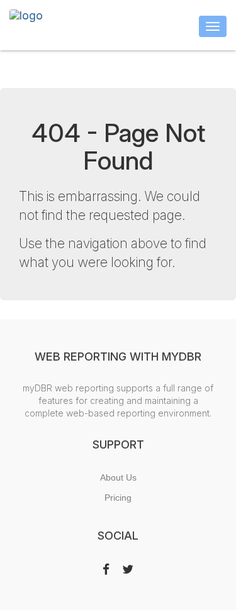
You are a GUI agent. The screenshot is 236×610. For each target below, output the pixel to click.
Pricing (118, 498)
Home (166, 65)
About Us (118, 477)
